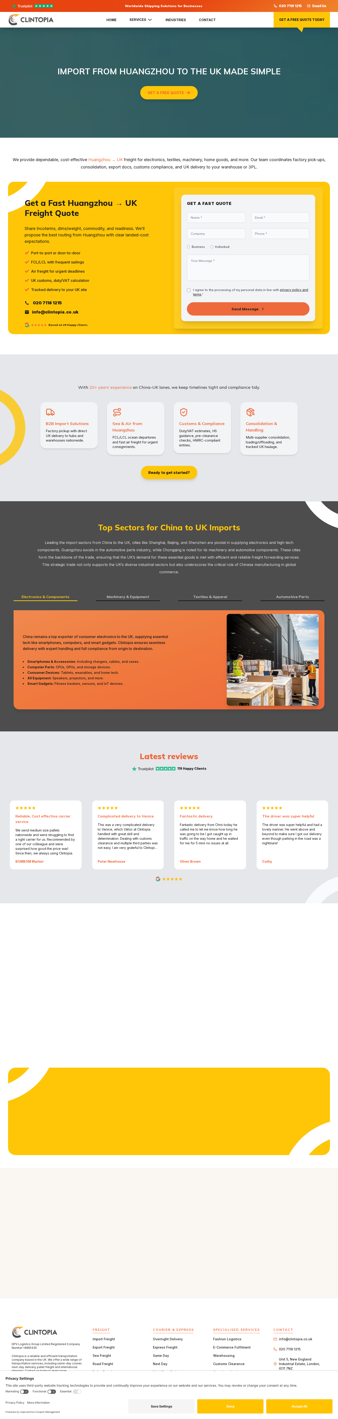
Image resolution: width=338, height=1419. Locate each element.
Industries (176, 20)
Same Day (161, 1355)
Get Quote (169, 1148)
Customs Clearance (229, 1364)
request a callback (195, 953)
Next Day (160, 1364)
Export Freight (104, 1347)
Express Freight (165, 1347)
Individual (222, 247)
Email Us (319, 6)
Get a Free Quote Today (301, 20)
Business (198, 247)
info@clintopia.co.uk (295, 1339)
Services (137, 20)
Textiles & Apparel (210, 596)
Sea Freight (102, 1355)
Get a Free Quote (166, 92)
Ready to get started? (169, 472)
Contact (207, 20)
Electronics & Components (45, 596)
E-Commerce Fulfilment (232, 1347)
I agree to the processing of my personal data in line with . (250, 292)
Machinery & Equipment (128, 596)
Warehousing (224, 1355)
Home (111, 20)
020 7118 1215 (290, 6)
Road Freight (103, 1364)
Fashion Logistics (227, 1339)
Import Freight (104, 1339)
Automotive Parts (292, 596)
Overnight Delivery (168, 1339)
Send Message (245, 309)
